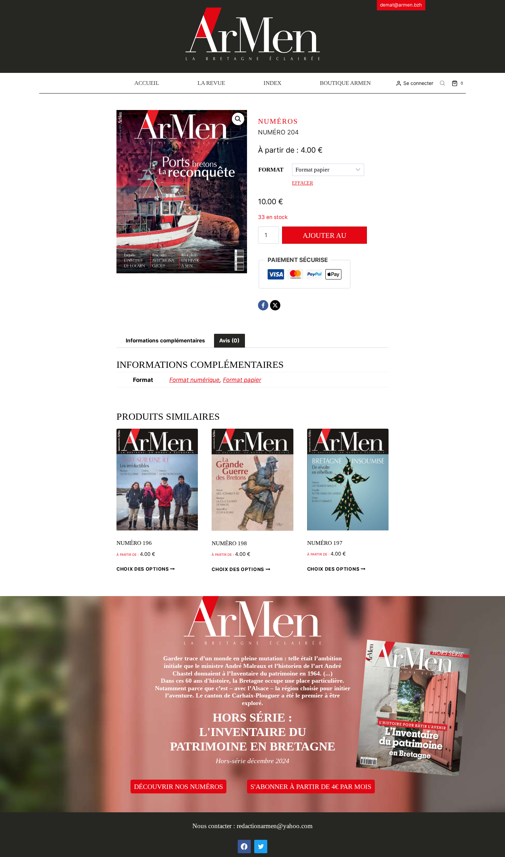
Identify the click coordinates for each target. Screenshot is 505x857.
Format (270, 169)
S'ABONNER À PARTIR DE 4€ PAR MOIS (310, 786)
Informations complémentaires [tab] (165, 340)
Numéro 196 (134, 543)
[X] (275, 305)
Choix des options (143, 569)
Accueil (146, 83)
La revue (211, 83)
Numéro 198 (229, 543)
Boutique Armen (345, 83)
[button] (238, 119)
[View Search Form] (442, 83)
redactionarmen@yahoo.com (275, 825)
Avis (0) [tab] (229, 340)
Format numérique (194, 379)
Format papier (242, 379)
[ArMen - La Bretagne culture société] (252, 34)
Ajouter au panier (324, 237)
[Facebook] (263, 305)
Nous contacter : (214, 825)
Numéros (278, 121)
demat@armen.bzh (401, 5)
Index (272, 83)
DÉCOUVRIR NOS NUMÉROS (178, 786)
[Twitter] (260, 846)
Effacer (302, 183)
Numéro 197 (325, 543)
